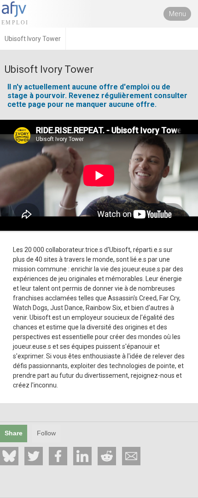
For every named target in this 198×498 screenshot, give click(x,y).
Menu (177, 14)
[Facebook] (58, 456)
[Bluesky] (9, 456)
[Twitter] (33, 456)
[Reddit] (107, 456)
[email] (131, 456)
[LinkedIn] (82, 456)
